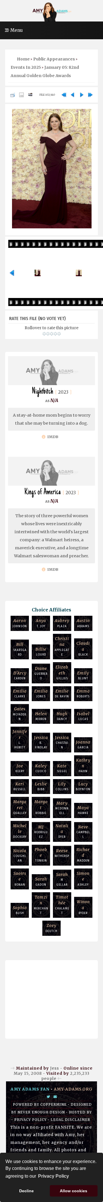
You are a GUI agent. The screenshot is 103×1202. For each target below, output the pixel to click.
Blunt (83, 675)
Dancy (62, 716)
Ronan (19, 879)
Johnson (20, 623)
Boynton (83, 786)
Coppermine (53, 1105)
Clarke (20, 693)
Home (23, 59)
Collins (62, 786)
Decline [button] (26, 1191)
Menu (16, 30)
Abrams (83, 623)
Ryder (83, 907)
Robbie (41, 807)
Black (83, 648)
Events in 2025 (26, 67)
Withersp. (62, 855)
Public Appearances (54, 59)
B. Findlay (41, 742)
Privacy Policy (30, 1120)
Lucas (83, 716)
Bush (20, 910)
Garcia (83, 744)
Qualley (20, 807)
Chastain (62, 742)
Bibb (41, 786)
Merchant (41, 905)
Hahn (83, 765)
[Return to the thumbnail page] (12, 95)
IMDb (52, 436)
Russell (19, 786)
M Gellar (62, 879)
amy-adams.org (73, 1089)
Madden (83, 855)
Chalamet (62, 905)
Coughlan (19, 855)
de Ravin (62, 693)
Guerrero (40, 673)
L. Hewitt (20, 739)
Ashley (83, 879)
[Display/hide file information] (21, 95)
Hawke (83, 810)
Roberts (83, 693)
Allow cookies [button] (73, 1191)
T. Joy (41, 623)
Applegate (62, 646)
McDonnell (62, 808)
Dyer (62, 831)
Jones (41, 693)
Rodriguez (41, 832)
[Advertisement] (51, 998)
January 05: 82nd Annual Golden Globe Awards (45, 71)
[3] (52, 334)
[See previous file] (72, 95)
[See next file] (81, 95)
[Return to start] (64, 95)
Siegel (62, 768)
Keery (19, 768)
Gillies (62, 672)
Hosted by (80, 1112)
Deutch (51, 928)
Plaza (62, 623)
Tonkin (41, 855)
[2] (48, 334)
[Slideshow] (30, 95)
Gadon (41, 881)
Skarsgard (20, 649)
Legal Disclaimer (70, 1120)
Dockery (20, 831)
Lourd (40, 651)
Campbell (83, 832)
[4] (55, 334)
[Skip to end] (90, 95)
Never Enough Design (41, 1112)
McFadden (20, 714)
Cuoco (41, 768)
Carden (19, 675)
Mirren (41, 716)
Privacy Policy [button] (53, 1176)
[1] (44, 334)
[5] (59, 334)
